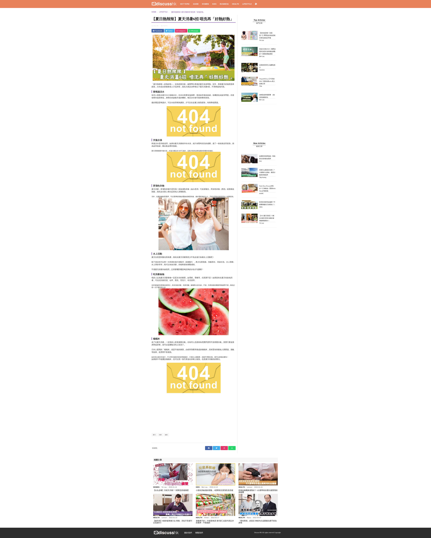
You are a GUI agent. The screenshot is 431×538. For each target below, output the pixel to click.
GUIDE (196, 4)
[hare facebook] (208, 448)
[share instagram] (224, 448)
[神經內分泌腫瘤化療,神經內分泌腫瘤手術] (258, 505)
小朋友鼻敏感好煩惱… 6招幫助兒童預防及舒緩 (214, 490)
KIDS (214, 4)
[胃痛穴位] (172, 505)
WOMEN (205, 4)
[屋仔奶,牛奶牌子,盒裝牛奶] (215, 505)
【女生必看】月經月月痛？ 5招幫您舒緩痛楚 (171, 490)
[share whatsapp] (232, 448)
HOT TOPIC (185, 4)
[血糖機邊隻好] (258, 474)
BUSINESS (224, 4)
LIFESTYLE (247, 4)
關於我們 (188, 533)
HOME (154, 12)
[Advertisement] (194, 413)
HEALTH (235, 4)
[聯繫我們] (256, 4)
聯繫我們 (199, 533)
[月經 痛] (172, 474)
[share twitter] (216, 448)
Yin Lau (156, 25)
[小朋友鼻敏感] (215, 474)
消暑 (160, 434)
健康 (166, 434)
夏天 (154, 434)
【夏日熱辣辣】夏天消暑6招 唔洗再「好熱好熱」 (187, 12)
